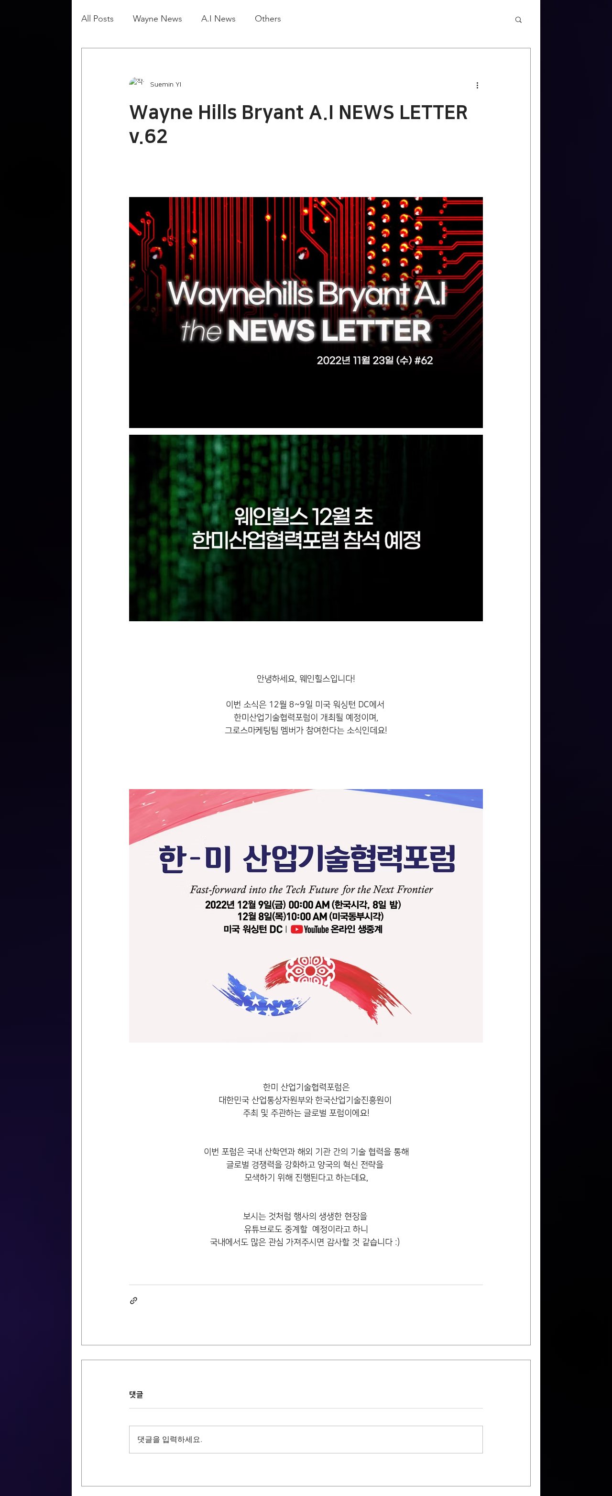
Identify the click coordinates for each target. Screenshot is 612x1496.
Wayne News (157, 18)
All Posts (97, 18)
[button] (518, 19)
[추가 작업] (477, 84)
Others (268, 18)
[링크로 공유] (133, 1300)
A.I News (218, 18)
